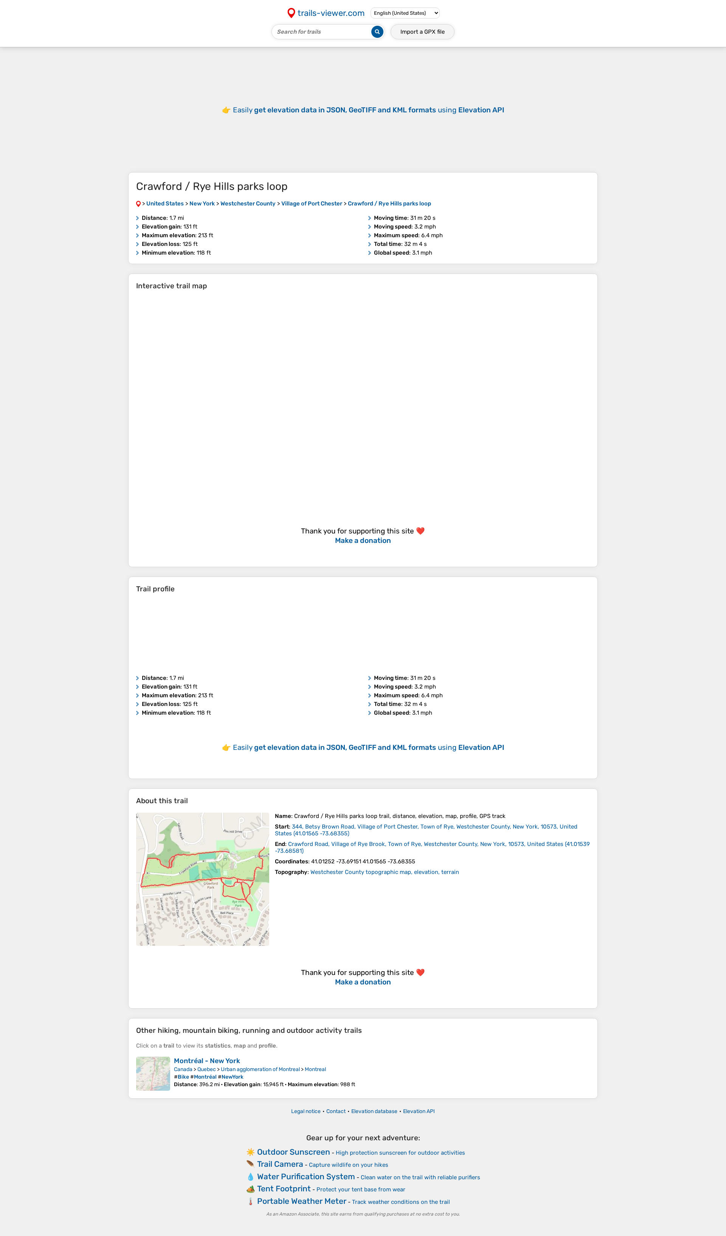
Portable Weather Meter (301, 1201)
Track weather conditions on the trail (401, 1202)
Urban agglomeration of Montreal (260, 1069)
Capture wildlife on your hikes (348, 1164)
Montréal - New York (207, 1061)
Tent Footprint (284, 1188)
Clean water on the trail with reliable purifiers (420, 1177)
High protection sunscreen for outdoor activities (400, 1152)
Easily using (368, 110)
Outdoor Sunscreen (293, 1152)
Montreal (315, 1069)
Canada (183, 1069)
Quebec (206, 1069)
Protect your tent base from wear (360, 1189)
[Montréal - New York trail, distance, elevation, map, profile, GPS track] (153, 1074)
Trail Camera (280, 1164)
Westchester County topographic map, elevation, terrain (384, 872)
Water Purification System (306, 1176)
